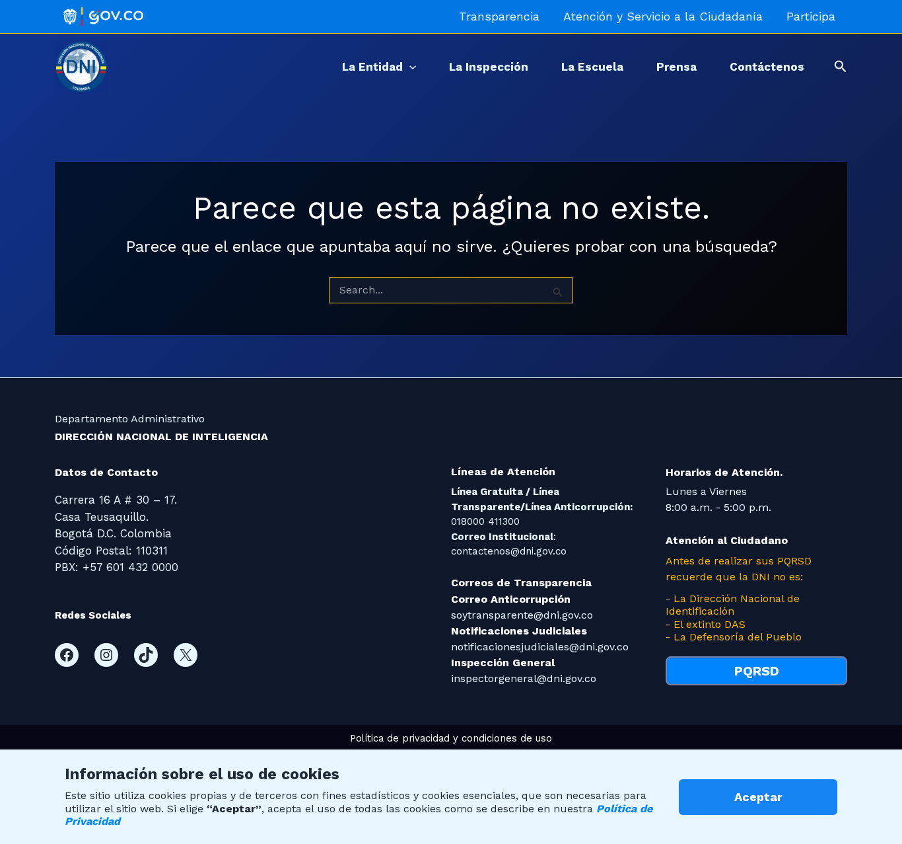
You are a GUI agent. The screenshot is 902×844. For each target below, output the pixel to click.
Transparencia (499, 16)
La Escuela (592, 66)
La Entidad (372, 66)
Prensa (676, 66)
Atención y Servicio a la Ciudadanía (663, 16)
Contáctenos (767, 66)
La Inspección (488, 66)
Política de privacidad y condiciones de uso (451, 738)
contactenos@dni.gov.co (509, 551)
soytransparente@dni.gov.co (522, 615)
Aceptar (758, 797)
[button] (409, 67)
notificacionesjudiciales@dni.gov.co (540, 646)
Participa (810, 16)
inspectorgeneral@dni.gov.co (523, 678)
